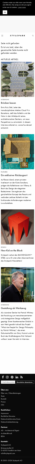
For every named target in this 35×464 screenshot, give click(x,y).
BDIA (3, 436)
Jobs (2, 405)
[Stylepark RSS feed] (21, 377)
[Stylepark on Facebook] (3, 377)
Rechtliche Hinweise (8, 416)
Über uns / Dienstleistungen (11, 393)
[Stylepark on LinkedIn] (16, 377)
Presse (3, 402)
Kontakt (3, 399)
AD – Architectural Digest (10, 430)
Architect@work (6, 433)
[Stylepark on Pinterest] (12, 377)
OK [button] (5, 12)
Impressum (5, 413)
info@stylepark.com (8, 453)
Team (3, 396)
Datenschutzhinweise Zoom (10, 419)
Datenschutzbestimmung (9, 422)
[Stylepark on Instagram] (7, 377)
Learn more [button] (22, 7)
